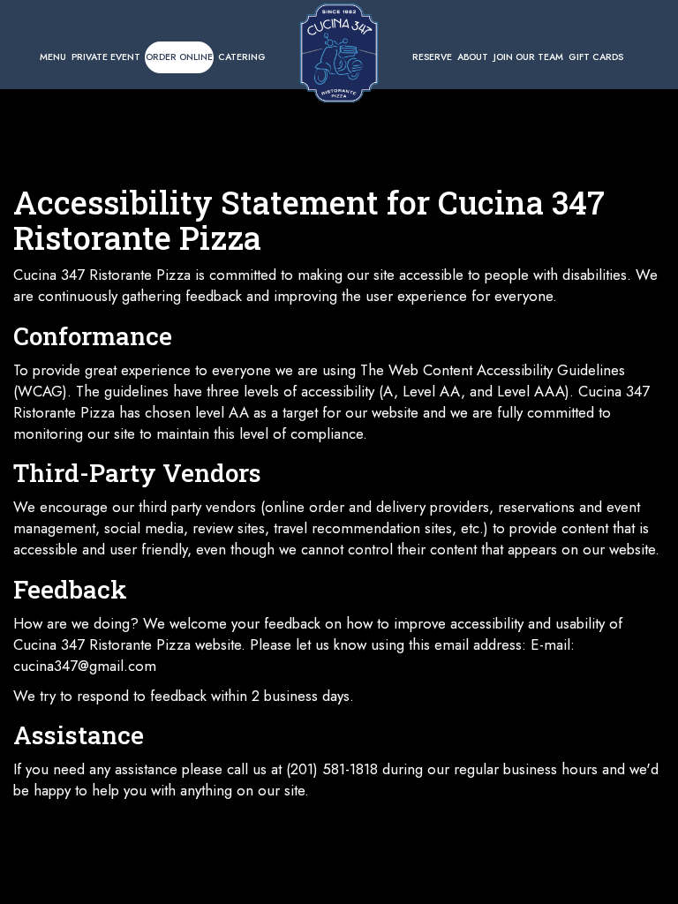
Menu (53, 57)
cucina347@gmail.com (84, 665)
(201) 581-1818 (332, 769)
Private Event (106, 57)
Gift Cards (596, 57)
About (472, 57)
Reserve (432, 57)
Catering (242, 57)
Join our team (528, 57)
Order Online (179, 57)
